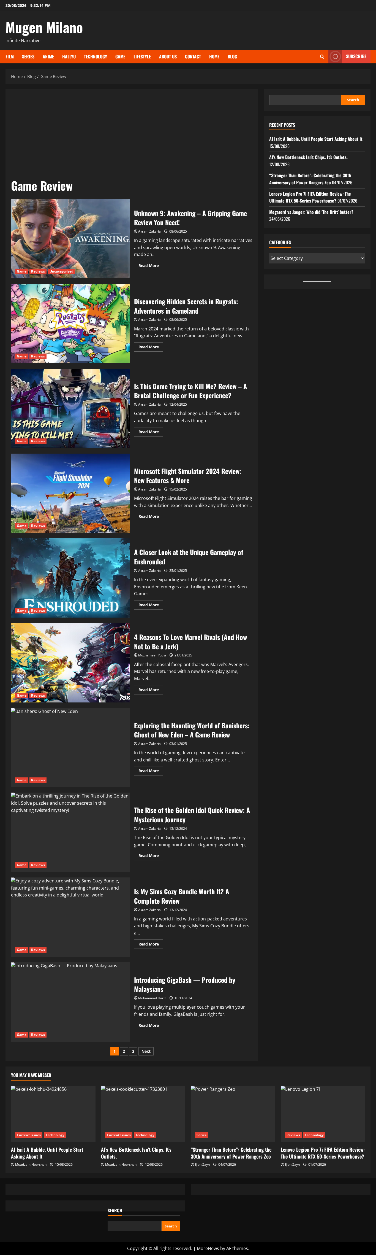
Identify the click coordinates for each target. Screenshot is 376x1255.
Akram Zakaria (149, 231)
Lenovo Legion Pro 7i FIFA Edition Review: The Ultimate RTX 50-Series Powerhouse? (310, 197)
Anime (48, 56)
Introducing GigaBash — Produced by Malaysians (70, 1002)
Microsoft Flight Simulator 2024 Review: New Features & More (70, 493)
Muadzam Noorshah (31, 1164)
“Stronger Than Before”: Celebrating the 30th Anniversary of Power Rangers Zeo (310, 179)
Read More (150, 266)
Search (353, 99)
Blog (232, 56)
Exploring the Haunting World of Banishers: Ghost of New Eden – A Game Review (70, 747)
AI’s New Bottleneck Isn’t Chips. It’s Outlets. (308, 157)
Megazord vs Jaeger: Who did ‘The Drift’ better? (311, 212)
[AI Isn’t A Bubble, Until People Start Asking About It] (53, 1114)
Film (10, 56)
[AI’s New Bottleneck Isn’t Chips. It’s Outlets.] (143, 1114)
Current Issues (29, 1135)
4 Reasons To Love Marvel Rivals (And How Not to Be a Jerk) (70, 662)
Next (146, 1051)
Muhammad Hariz (152, 998)
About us (168, 56)
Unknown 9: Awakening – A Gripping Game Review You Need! (70, 238)
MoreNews (208, 1248)
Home (214, 56)
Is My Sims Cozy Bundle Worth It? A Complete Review (70, 917)
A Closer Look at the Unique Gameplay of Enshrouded (70, 578)
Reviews (38, 271)
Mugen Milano (44, 27)
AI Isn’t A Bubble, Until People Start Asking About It (316, 139)
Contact (193, 56)
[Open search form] (322, 56)
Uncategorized (61, 271)
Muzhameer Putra (152, 655)
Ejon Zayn (202, 1164)
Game (120, 56)
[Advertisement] (132, 136)
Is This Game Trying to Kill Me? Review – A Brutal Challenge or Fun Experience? (70, 408)
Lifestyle (142, 56)
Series (28, 56)
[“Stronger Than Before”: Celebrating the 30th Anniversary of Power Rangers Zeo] (233, 1114)
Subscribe (356, 56)
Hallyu (69, 56)
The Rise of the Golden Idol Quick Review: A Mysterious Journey (70, 832)
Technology (95, 56)
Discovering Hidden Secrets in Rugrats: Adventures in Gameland (70, 323)
